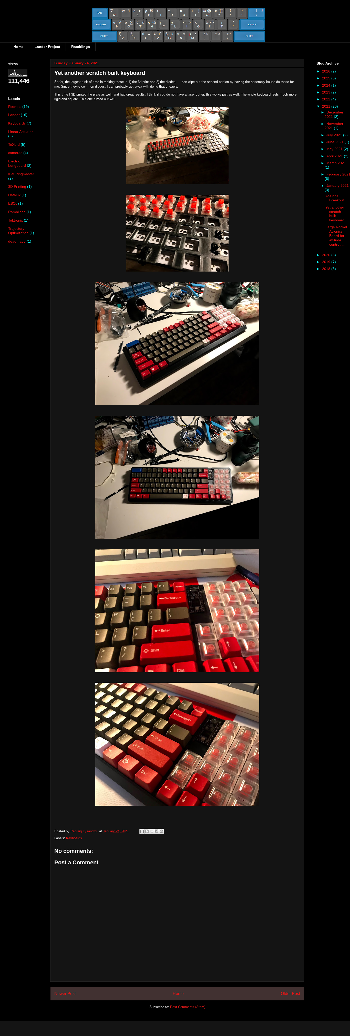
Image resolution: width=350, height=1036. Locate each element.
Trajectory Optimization (18, 230)
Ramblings (80, 47)
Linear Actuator (20, 132)
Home (19, 47)
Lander (14, 115)
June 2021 (335, 142)
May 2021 (335, 149)
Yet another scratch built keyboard (334, 213)
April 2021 (335, 156)
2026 (326, 71)
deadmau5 (17, 241)
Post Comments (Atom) (187, 1007)
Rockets (14, 107)
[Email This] (142, 831)
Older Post (290, 993)
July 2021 (334, 135)
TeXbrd (14, 144)
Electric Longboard (17, 163)
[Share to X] (151, 831)
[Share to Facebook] (156, 831)
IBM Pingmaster (21, 174)
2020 (326, 255)
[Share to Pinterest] (161, 831)
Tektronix (15, 220)
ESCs (12, 203)
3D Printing (17, 186)
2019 (326, 262)
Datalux (14, 195)
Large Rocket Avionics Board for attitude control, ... (336, 235)
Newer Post (65, 993)
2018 (326, 269)
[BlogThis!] (146, 831)
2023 (326, 92)
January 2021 (337, 185)
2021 (326, 106)
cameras (15, 153)
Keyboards (74, 838)
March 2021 (336, 163)
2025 (326, 78)
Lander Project (47, 47)
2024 (326, 85)
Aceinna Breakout (334, 198)
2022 (326, 99)
